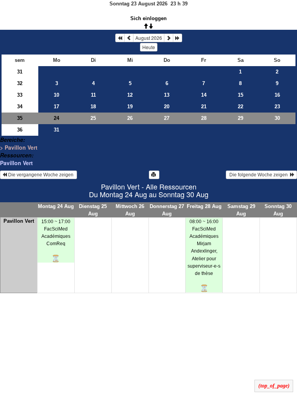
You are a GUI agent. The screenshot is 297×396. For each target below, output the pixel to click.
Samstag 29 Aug (241, 210)
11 (93, 95)
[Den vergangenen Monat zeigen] (128, 38)
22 (240, 106)
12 (130, 95)
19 (130, 106)
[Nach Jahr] (177, 38)
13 (166, 95)
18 (93, 106)
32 (19, 83)
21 (204, 106)
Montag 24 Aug (56, 206)
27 (166, 118)
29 (240, 118)
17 (56, 106)
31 (19, 72)
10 (56, 95)
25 (93, 118)
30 (277, 118)
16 (277, 95)
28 (204, 118)
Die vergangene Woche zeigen (41, 175)
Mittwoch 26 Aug (130, 210)
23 (277, 106)
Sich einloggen (148, 18)
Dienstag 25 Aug (93, 210)
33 (19, 95)
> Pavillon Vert (19, 147)
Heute (148, 47)
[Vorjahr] (120, 38)
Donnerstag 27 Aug (167, 210)
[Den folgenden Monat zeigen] (168, 38)
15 (240, 95)
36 (19, 130)
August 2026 (148, 37)
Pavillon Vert (16, 163)
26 (130, 118)
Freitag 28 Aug (204, 206)
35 (19, 118)
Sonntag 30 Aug (278, 210)
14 (204, 95)
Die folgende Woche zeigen (259, 175)
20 (166, 106)
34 (19, 106)
